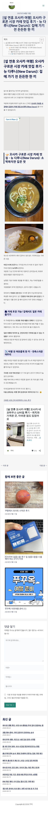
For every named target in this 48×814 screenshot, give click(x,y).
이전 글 (4, 465)
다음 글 (43, 465)
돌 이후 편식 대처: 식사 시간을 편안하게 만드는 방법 (21, 746)
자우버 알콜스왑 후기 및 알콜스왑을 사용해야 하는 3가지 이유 (23, 558)
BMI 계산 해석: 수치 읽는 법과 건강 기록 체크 (18, 781)
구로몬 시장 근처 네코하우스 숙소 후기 (17, 400)
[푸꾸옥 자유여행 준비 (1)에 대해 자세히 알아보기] (24, 586)
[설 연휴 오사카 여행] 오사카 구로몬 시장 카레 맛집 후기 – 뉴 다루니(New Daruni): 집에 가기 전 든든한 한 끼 (24, 44)
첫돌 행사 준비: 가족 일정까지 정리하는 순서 (18, 732)
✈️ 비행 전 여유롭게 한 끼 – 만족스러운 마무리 (23, 54)
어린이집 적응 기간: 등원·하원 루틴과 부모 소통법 (20, 774)
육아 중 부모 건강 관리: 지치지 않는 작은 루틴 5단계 (21, 767)
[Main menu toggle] (43, 5)
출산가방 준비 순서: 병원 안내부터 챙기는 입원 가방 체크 (23, 753)
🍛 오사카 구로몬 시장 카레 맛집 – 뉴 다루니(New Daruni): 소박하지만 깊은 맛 (25, 48)
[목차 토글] (40, 40)
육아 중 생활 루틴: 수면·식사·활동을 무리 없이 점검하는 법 (23, 725)
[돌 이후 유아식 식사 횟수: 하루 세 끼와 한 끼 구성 (20, 788)
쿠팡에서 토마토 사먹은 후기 (17, 511)
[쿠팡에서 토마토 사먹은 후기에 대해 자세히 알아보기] (24, 494)
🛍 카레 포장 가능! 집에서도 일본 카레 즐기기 (22, 51)
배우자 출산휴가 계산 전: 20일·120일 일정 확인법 (20, 760)
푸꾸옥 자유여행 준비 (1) (15, 609)
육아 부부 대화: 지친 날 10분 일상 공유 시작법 (19, 739)
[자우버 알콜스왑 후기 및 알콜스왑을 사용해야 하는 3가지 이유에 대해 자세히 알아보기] (24, 537)
